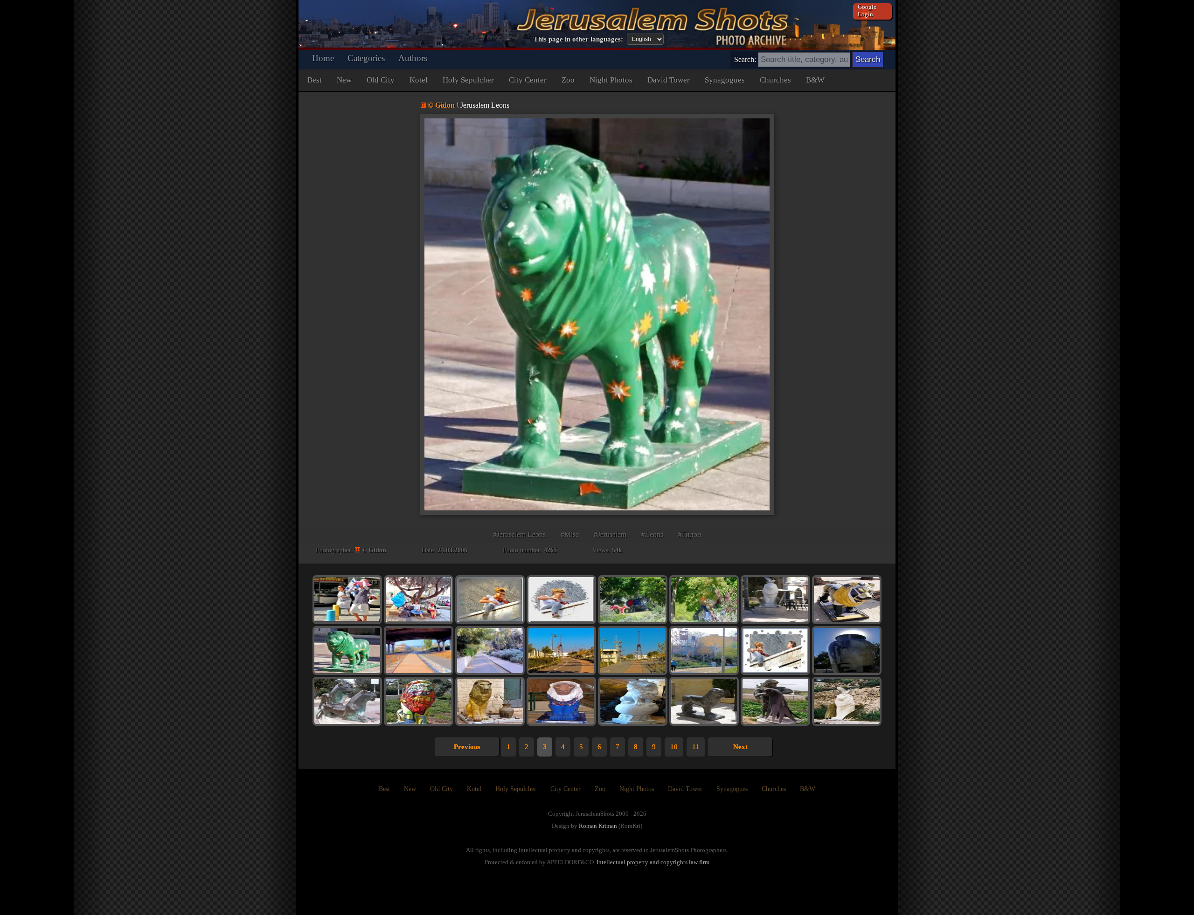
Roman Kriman (598, 825)
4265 (550, 550)
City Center (528, 80)
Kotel (419, 80)
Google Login (867, 10)
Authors (412, 58)
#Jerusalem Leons (519, 534)
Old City (381, 80)
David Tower (668, 80)
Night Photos (611, 80)
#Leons (652, 534)
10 (674, 746)
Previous (467, 746)
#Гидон (689, 534)
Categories (366, 58)
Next (740, 746)
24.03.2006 (452, 550)
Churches (775, 80)
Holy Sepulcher (468, 80)
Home (323, 58)
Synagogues (725, 80)
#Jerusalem (610, 534)
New (344, 80)
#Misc (570, 534)
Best (314, 80)
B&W (815, 80)
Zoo (568, 80)
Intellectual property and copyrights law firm (653, 862)
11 (695, 746)
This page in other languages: (578, 39)
